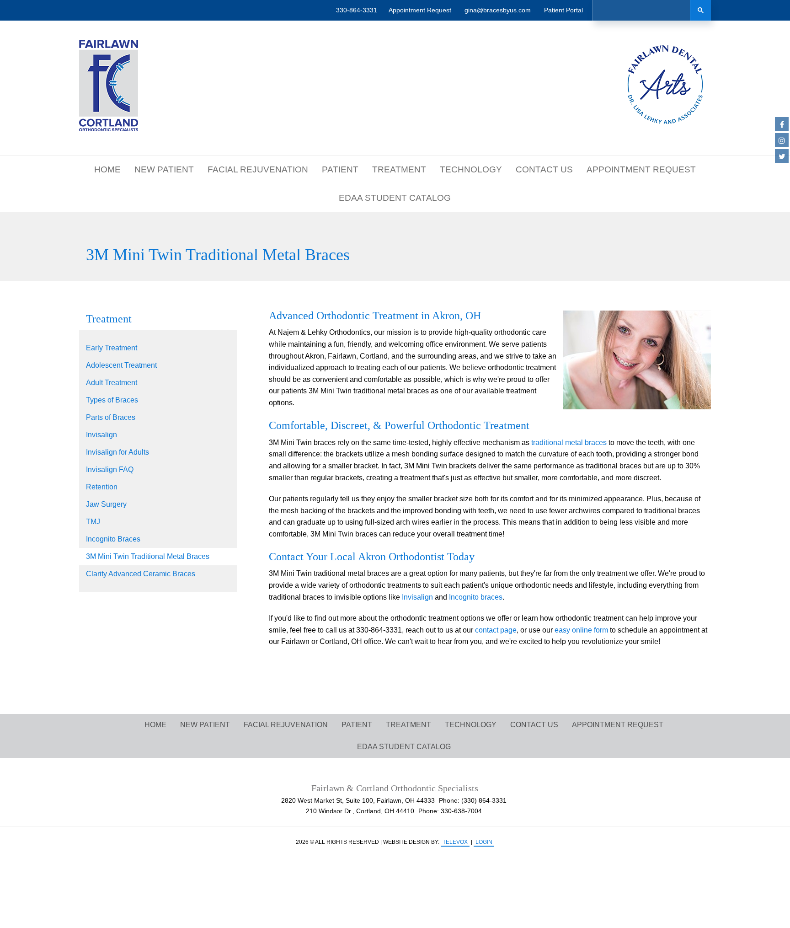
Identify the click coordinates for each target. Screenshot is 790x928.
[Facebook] (781, 124)
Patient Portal (563, 10)
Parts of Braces (110, 417)
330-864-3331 (356, 10)
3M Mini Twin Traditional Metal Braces (147, 556)
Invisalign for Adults (117, 452)
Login (483, 842)
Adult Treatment (111, 382)
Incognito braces (475, 597)
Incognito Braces (113, 539)
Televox (455, 842)
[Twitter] (781, 156)
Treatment (109, 319)
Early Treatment (111, 348)
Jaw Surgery (106, 504)
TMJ (93, 522)
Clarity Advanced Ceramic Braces (140, 574)
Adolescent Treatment (121, 365)
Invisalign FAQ (109, 469)
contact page (496, 630)
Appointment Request (420, 10)
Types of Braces (112, 400)
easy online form (581, 630)
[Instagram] (781, 140)
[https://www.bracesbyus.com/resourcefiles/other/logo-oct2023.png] (108, 85)
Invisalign (101, 435)
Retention (101, 487)
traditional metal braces (569, 442)
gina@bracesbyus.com (497, 10)
